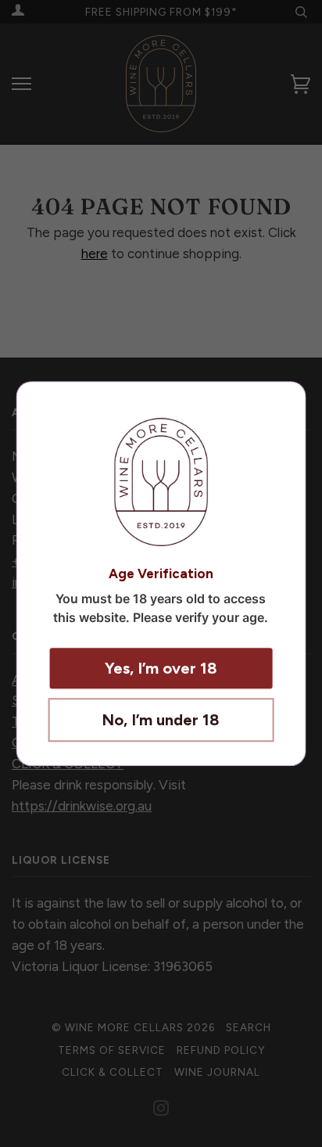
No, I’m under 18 (161, 719)
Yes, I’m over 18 (161, 668)
